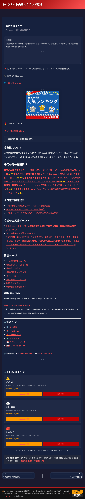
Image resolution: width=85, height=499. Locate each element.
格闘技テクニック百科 (16, 279)
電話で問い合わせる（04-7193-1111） (21, 305)
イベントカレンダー (15, 275)
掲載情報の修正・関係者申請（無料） (21, 139)
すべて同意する (77, 491)
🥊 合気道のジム (13, 334)
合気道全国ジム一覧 (25, 353)
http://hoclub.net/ (15, 82)
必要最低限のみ (77, 495)
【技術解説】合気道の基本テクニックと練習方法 (28, 205)
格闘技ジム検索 (13, 268)
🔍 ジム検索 (11, 327)
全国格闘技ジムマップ (16, 272)
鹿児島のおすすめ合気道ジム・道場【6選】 (25, 209)
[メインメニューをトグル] (80, 4)
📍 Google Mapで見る (14, 130)
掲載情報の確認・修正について (32, 461)
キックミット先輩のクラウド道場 (22, 4)
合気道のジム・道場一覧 (17, 264)
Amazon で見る (24, 394)
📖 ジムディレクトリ (15, 345)
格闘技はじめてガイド (16, 286)
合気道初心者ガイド (44, 353)
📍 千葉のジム (12, 330)
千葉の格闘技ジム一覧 (16, 260)
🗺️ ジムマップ (12, 338)
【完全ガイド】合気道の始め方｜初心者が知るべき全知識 (32, 213)
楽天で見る (61, 394)
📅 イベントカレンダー (16, 341)
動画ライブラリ (13, 283)
